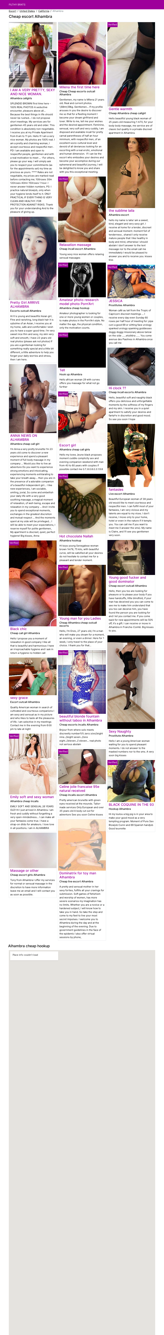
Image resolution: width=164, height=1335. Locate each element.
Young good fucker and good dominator (127, 579)
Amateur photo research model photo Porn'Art (79, 302)
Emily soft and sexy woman (32, 797)
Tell (62, 370)
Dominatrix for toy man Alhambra (77, 875)
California (43, 11)
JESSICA (116, 301)
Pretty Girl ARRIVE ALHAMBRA (25, 304)
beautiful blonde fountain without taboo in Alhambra (80, 718)
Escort (12, 11)
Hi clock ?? (117, 388)
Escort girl (67, 445)
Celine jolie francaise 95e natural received (79, 789)
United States (27, 11)
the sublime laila (121, 211)
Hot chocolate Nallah (76, 536)
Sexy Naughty (120, 731)
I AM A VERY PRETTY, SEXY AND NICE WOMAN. (32, 92)
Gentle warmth (120, 109)
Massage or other (24, 871)
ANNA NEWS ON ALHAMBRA (23, 438)
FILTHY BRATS (17, 4)
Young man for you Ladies (80, 618)
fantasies (116, 489)
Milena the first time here (79, 87)
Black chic (18, 629)
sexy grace (19, 698)
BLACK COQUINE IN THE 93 (131, 805)
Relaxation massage (75, 245)
